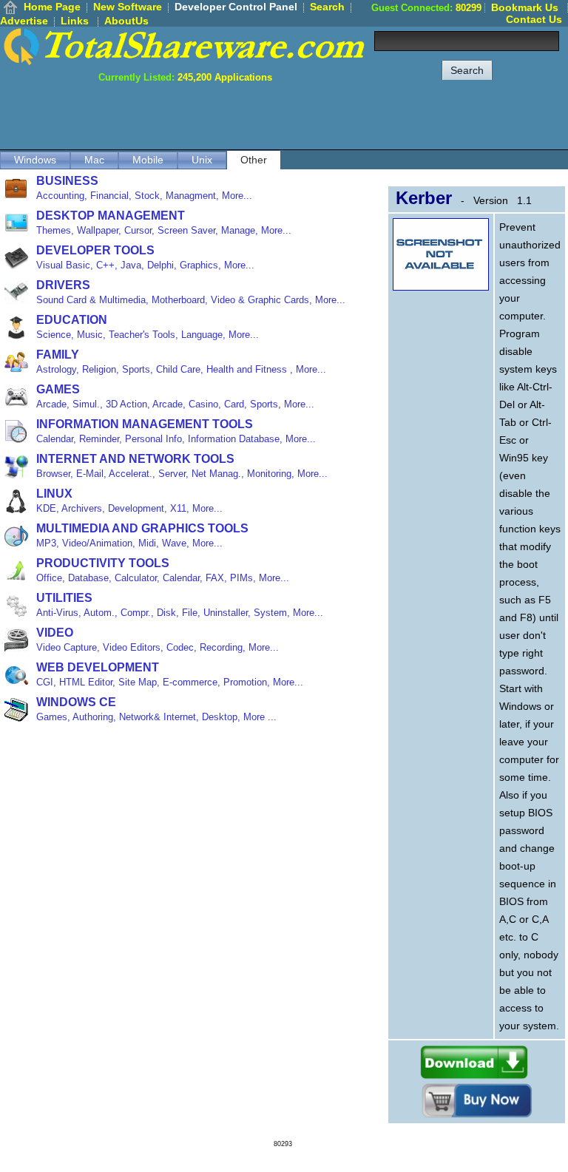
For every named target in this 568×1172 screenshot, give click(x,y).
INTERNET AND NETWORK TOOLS (135, 459)
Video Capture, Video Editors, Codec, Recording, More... (157, 647)
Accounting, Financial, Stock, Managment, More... (144, 195)
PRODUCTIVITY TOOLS (102, 563)
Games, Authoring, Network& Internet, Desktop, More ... (156, 716)
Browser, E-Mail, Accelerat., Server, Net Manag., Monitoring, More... (182, 473)
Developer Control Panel (236, 7)
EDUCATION (71, 320)
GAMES (58, 389)
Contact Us (534, 19)
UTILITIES (64, 598)
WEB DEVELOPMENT (97, 667)
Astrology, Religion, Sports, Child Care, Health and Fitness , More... (181, 369)
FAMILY (57, 354)
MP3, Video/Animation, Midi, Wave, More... (129, 543)
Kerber (424, 198)
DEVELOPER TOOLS (95, 250)
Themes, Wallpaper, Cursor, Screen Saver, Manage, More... (163, 230)
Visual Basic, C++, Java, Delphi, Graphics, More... (145, 265)
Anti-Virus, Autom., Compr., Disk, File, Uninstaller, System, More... (179, 612)
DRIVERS (63, 285)
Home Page (52, 7)
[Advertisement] (299, 116)
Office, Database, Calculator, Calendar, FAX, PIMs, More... (162, 577)
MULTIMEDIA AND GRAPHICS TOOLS (142, 528)
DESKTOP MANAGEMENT (110, 215)
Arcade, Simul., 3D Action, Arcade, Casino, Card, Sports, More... (175, 404)
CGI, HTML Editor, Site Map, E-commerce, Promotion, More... (169, 682)
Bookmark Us (524, 7)
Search (327, 7)
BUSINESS (67, 181)
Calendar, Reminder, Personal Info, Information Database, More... (176, 438)
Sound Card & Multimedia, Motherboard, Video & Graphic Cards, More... (190, 299)
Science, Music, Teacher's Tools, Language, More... (147, 334)
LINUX (54, 493)
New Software (127, 7)
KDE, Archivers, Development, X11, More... (129, 508)
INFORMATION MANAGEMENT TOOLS (144, 424)
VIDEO (54, 632)
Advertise (24, 21)
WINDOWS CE (76, 702)
